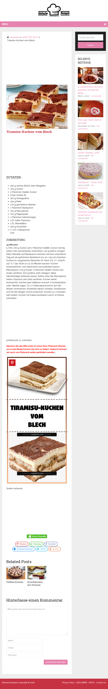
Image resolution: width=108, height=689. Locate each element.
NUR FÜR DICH (30, 37)
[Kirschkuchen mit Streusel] (36, 572)
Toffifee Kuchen (14, 582)
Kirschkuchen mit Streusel (35, 583)
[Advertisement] (37, 64)
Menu (5, 24)
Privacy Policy (68, 683)
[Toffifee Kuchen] (15, 572)
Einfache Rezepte (10, 683)
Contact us (101, 683)
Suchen (90, 45)
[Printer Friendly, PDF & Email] (37, 537)
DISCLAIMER (81, 683)
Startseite (15, 37)
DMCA (91, 683)
